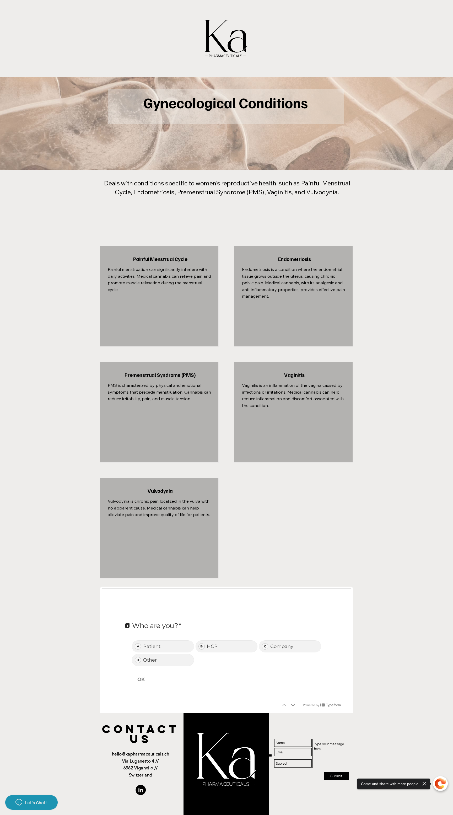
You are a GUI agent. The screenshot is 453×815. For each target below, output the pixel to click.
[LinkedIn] (141, 790)
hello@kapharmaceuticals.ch (140, 754)
